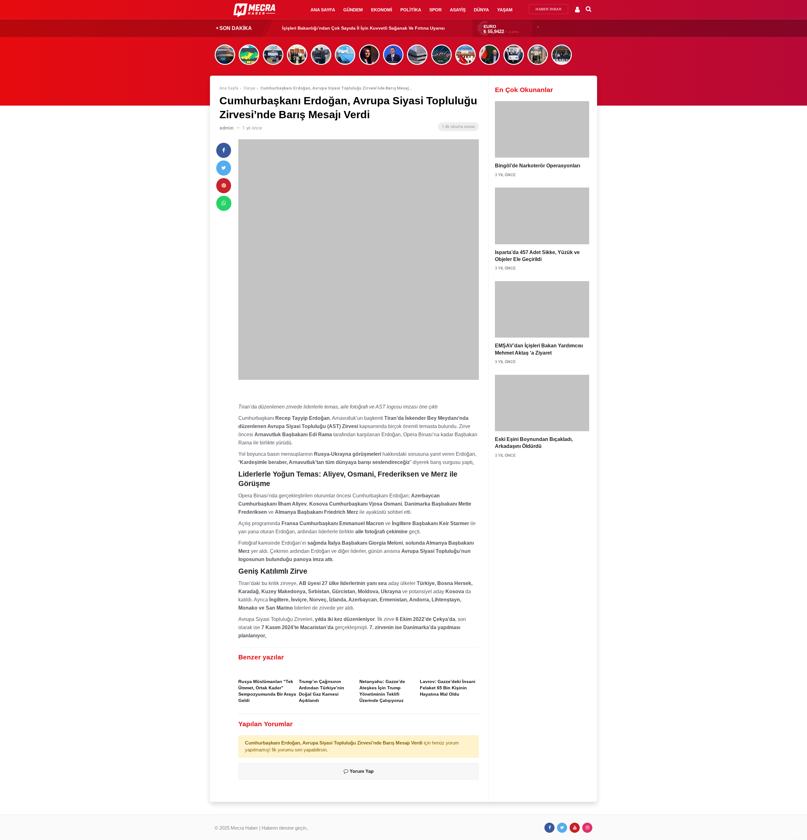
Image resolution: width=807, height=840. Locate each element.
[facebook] (223, 150)
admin (226, 128)
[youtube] (575, 828)
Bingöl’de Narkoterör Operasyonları (537, 165)
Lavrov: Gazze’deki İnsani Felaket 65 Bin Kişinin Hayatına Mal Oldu (447, 688)
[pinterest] (223, 185)
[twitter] (223, 168)
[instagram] (587, 828)
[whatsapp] (223, 203)
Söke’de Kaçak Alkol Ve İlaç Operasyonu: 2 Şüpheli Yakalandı (348, 28)
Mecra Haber (244, 828)
